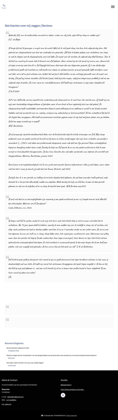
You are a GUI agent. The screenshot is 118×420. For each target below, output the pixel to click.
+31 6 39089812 (11, 400)
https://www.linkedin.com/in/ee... (72, 389)
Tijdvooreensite (71, 415)
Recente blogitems (14, 343)
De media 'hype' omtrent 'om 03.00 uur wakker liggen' (25, 363)
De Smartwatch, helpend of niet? (18, 348)
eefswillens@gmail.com (15, 397)
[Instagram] (63, 395)
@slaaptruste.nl (66, 385)
